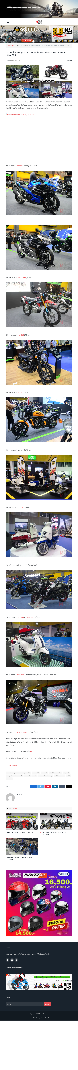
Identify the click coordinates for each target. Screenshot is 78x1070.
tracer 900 (42, 776)
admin (9, 60)
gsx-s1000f (36, 773)
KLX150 (21, 335)
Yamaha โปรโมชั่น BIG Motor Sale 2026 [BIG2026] (20, 858)
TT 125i (20, 507)
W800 (20, 392)
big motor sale (17, 773)
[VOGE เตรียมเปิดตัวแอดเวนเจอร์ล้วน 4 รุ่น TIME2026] (56, 821)
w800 (68, 776)
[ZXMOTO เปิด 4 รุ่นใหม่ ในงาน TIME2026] (22, 821)
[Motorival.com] (39, 21)
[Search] (70, 22)
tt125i (56, 776)
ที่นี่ (31, 751)
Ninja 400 (22, 277)
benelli (9, 773)
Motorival (13, 765)
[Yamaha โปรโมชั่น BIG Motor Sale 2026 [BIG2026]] (22, 846)
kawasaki (44, 773)
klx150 (52, 773)
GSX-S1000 (20, 617)
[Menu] (8, 22)
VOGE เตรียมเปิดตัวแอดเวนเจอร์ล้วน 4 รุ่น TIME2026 (54, 833)
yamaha (9, 779)
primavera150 (18, 776)
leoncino (58, 773)
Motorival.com (44, 1014)
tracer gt (49, 776)
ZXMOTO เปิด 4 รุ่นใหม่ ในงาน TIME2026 (20, 832)
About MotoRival (33, 1018)
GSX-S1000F (29, 617)
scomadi (27, 776)
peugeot (9, 776)
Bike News (69, 60)
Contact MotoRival (46, 1018)
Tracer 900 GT (23, 732)
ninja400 (66, 773)
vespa (62, 776)
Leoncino (20, 166)
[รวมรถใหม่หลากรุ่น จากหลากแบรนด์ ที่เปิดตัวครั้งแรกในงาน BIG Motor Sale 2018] (39, 81)
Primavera (19, 675)
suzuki (34, 776)
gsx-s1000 (27, 773)
